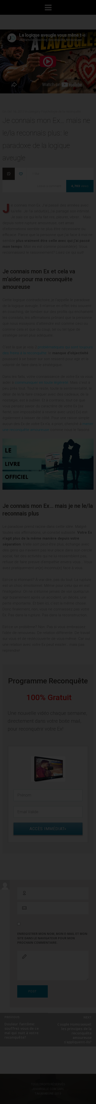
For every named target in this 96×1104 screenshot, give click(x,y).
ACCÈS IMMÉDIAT (50, 236)
